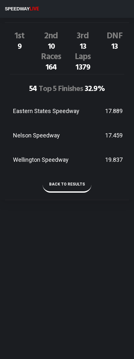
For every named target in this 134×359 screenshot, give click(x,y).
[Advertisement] (67, 290)
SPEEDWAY (22, 8)
